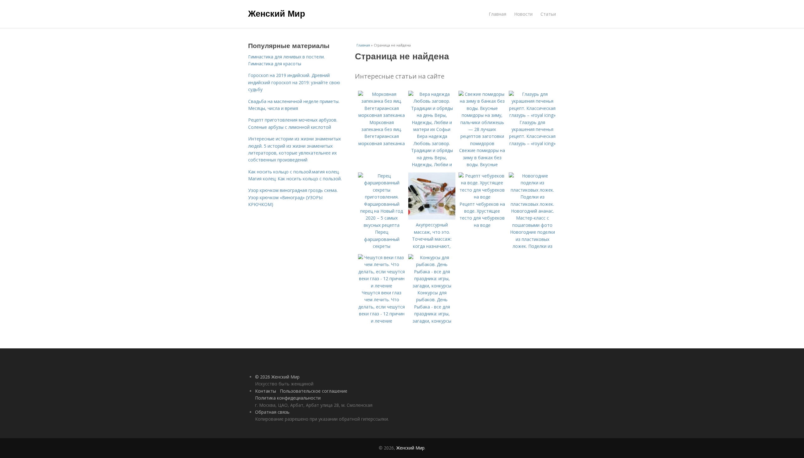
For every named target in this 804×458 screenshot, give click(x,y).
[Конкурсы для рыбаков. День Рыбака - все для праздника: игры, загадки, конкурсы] (431, 286)
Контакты (265, 391)
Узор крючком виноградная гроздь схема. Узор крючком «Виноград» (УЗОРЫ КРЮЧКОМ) (293, 197)
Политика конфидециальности (288, 398)
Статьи (548, 14)
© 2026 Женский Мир (277, 377)
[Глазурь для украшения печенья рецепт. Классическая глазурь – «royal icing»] (532, 115)
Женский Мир (276, 13)
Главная (497, 14)
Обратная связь (272, 412)
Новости (523, 14)
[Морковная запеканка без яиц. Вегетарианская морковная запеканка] (381, 115)
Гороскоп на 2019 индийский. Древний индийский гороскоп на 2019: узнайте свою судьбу (294, 82)
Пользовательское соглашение (313, 391)
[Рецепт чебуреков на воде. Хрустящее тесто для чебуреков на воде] (482, 197)
